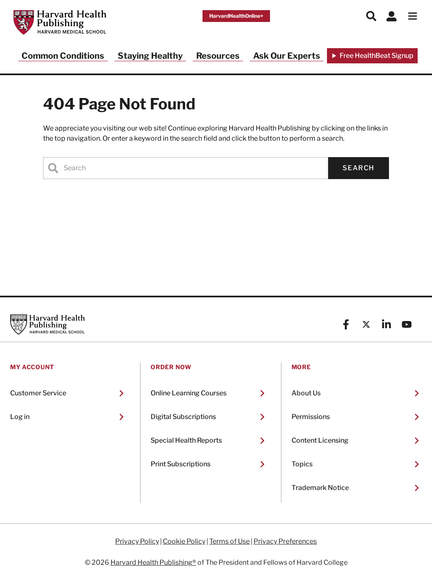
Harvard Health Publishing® (153, 562)
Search (359, 168)
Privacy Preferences (285, 541)
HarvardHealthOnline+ (236, 16)
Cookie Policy (184, 541)
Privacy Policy (137, 541)
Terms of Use (229, 541)
